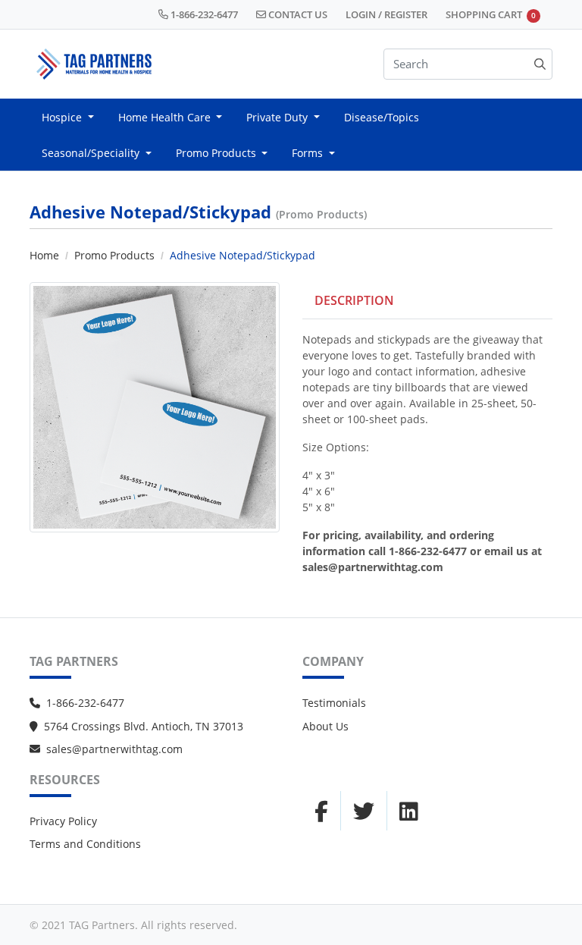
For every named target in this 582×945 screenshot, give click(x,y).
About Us (325, 726)
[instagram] (363, 810)
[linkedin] (408, 810)
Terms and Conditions (85, 844)
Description (354, 300)
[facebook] (321, 810)
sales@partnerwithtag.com (114, 749)
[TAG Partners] (94, 64)
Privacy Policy (63, 821)
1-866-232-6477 (85, 702)
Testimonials (334, 702)
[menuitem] (68, 117)
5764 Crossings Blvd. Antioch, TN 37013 (143, 726)
